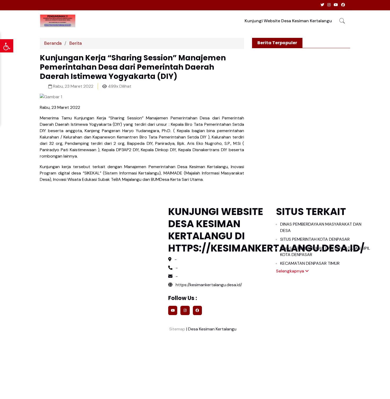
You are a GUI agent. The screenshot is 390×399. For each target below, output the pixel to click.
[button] (342, 21)
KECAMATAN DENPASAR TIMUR (310, 263)
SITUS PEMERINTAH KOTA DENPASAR (315, 239)
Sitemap (176, 329)
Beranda (53, 43)
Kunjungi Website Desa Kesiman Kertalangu (288, 21)
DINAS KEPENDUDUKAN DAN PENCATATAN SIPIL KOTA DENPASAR (325, 251)
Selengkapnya (290, 271)
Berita (75, 43)
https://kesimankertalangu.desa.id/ (208, 285)
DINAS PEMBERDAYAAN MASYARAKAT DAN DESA (320, 227)
